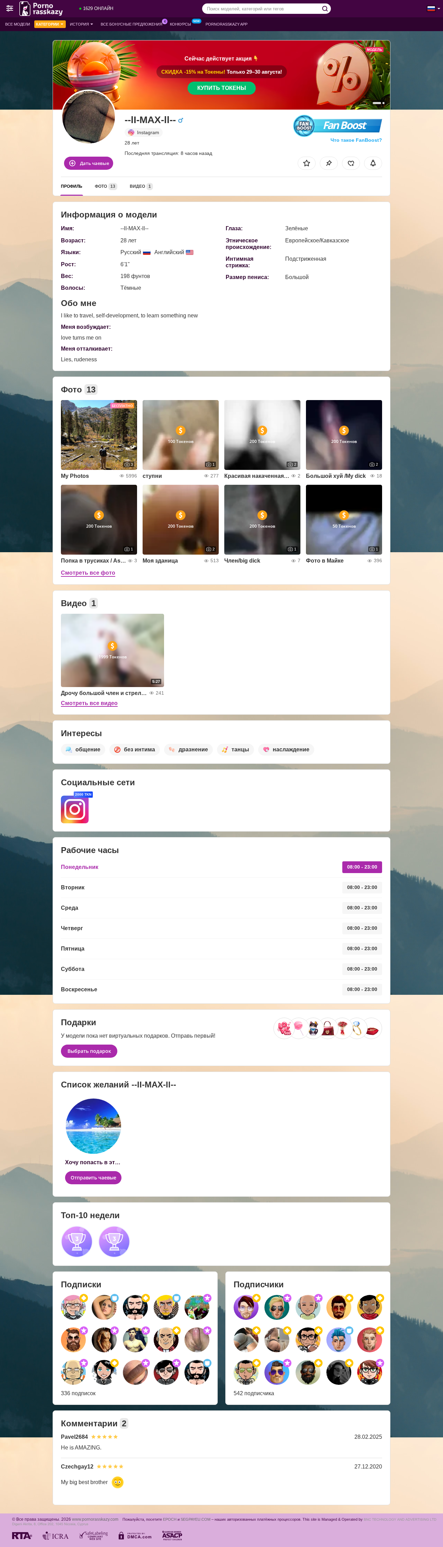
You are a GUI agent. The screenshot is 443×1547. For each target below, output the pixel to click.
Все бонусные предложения (131, 24)
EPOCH (170, 1519)
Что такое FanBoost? (356, 140)
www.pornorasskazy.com (95, 1519)
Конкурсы (180, 24)
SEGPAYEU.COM (195, 1519)
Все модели (17, 24)
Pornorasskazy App (226, 24)
